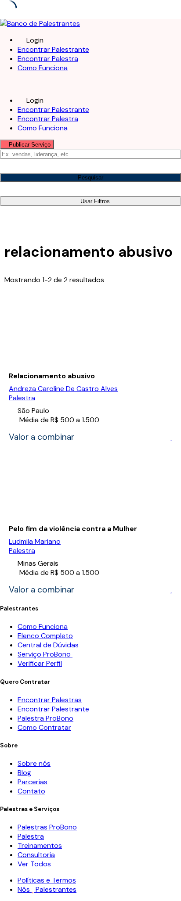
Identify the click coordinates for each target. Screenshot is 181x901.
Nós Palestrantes (47, 889)
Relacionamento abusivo (52, 376)
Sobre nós (34, 763)
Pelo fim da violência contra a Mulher (73, 528)
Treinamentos (40, 845)
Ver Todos (34, 864)
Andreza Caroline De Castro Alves (63, 388)
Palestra (22, 397)
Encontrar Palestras (50, 699)
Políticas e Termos (47, 880)
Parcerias (32, 781)
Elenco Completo (45, 635)
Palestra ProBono (45, 718)
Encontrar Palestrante (53, 49)
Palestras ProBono (47, 827)
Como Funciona (43, 67)
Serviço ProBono (45, 654)
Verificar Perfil (40, 663)
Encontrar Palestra (48, 58)
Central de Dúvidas (48, 645)
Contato (31, 791)
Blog (24, 772)
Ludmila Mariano (35, 541)
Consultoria (36, 854)
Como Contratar (44, 727)
